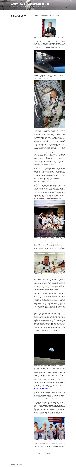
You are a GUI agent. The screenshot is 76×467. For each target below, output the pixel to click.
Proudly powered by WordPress (17, 464)
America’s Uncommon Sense (30, 4)
